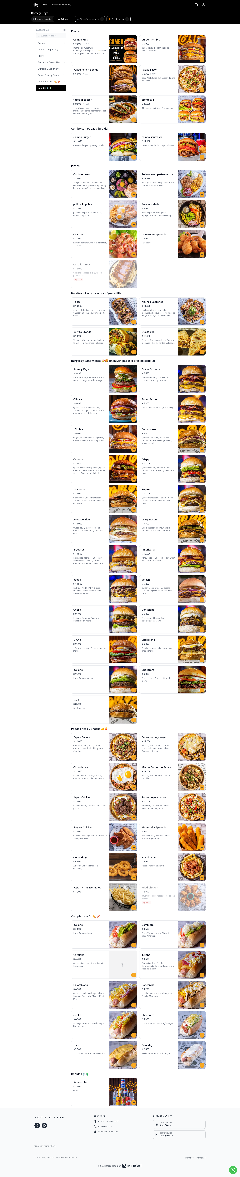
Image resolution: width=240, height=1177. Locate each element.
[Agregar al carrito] (133, 59)
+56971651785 (105, 1126)
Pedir (44, 4)
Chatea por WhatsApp (108, 1131)
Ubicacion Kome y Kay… (62, 4)
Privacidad (201, 1157)
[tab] (41, 19)
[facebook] (37, 1125)
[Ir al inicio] (35, 5)
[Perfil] (204, 5)
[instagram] (44, 1125)
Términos (189, 1157)
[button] (104, 49)
